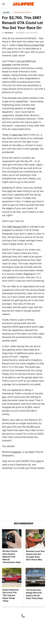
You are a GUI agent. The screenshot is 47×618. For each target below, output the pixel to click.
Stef (9, 191)
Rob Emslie (9, 32)
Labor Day (17, 134)
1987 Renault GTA (16, 226)
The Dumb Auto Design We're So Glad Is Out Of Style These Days (34, 594)
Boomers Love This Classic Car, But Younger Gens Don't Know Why (35, 555)
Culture (6, 12)
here (31, 452)
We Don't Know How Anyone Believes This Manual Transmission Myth (12, 556)
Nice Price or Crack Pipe (31, 45)
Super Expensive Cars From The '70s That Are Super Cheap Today (11, 595)
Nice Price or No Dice (22, 12)
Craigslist (16, 452)
